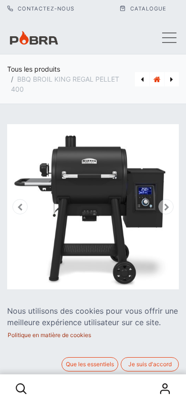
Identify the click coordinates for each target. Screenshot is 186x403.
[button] (21, 389)
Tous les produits (33, 69)
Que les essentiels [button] (90, 364)
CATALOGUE (147, 8)
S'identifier (165, 389)
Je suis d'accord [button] (150, 364)
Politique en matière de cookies (49, 335)
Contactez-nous (45, 8)
